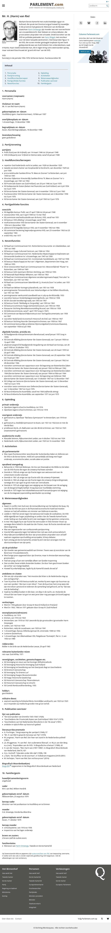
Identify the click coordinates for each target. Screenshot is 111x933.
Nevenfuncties (13, 83)
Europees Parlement (63, 885)
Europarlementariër (36, 885)
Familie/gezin (46, 83)
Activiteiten (45, 75)
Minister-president (36, 896)
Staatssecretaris (35, 904)
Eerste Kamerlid (35, 877)
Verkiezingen (63, 868)
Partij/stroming (13, 75)
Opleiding (45, 73)
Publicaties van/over (49, 81)
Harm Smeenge (34, 29)
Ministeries (6, 892)
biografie (5, 766)
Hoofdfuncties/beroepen (17, 78)
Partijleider (33, 892)
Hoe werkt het (7, 873)
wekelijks (97, 40)
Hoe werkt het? (34, 873)
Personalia (11, 73)
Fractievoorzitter (35, 888)
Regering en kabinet (9, 888)
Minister (32, 900)
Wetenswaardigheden (50, 78)
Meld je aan (85, 51)
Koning (4, 896)
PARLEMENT (46, 5)
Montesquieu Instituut (54, 8)
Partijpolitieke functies (16, 81)
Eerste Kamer (7, 881)
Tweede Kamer (7, 877)
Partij (4, 885)
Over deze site (7, 919)
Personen (34, 868)
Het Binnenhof (10, 868)
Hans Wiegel (50, 37)
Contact (18, 919)
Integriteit (32, 907)
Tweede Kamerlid (35, 881)
